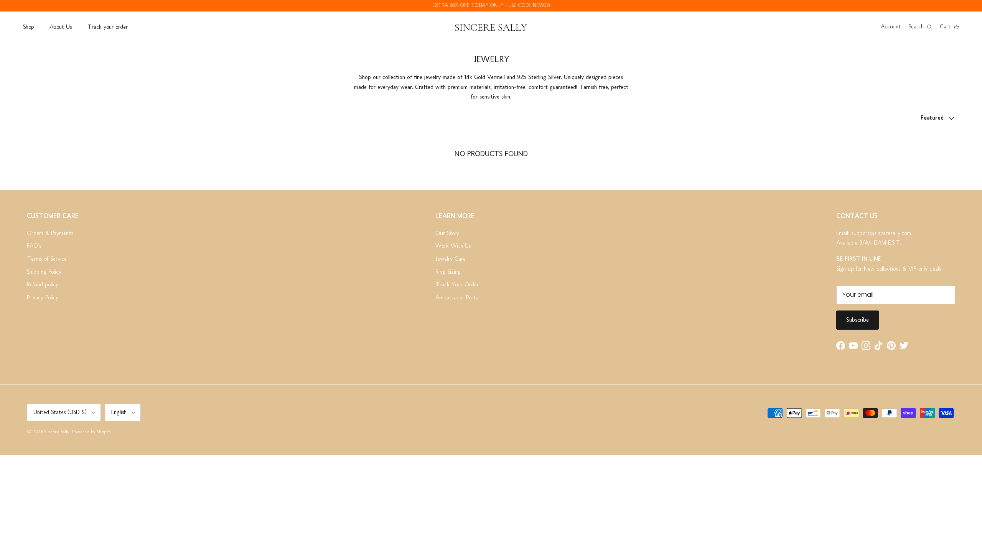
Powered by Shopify (91, 432)
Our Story (447, 233)
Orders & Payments (50, 233)
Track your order (107, 27)
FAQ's (34, 246)
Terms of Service (47, 259)
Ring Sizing (448, 272)
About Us (60, 27)
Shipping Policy (44, 272)
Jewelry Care (450, 259)
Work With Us (453, 246)
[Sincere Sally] (491, 27)
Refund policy (42, 285)
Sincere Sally (56, 432)
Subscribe (857, 320)
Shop (28, 27)
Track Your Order (457, 285)
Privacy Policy (42, 298)
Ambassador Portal (457, 298)
